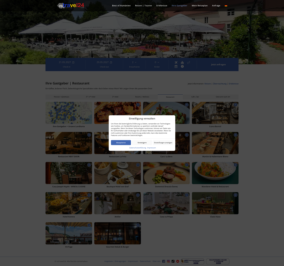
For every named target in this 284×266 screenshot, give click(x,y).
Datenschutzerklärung (137, 147)
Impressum (151, 147)
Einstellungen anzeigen (163, 142)
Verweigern (142, 142)
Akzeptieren (121, 142)
